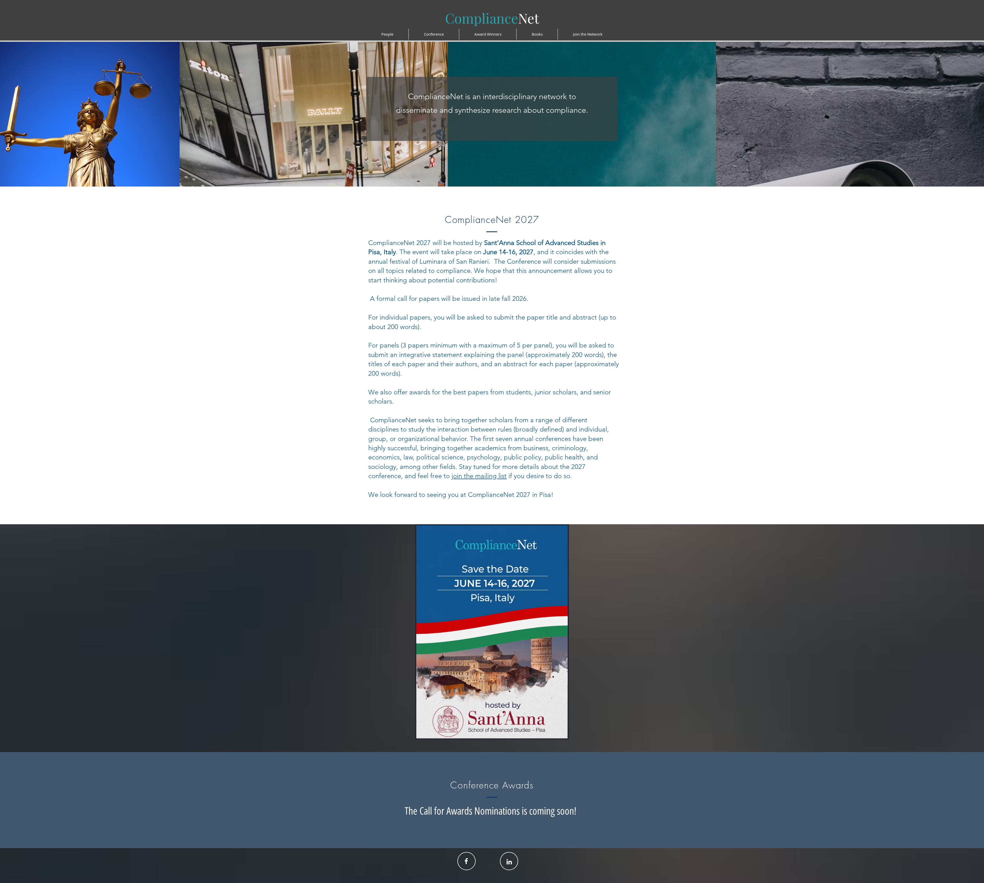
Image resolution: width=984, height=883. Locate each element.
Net (492, 18)
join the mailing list (479, 476)
